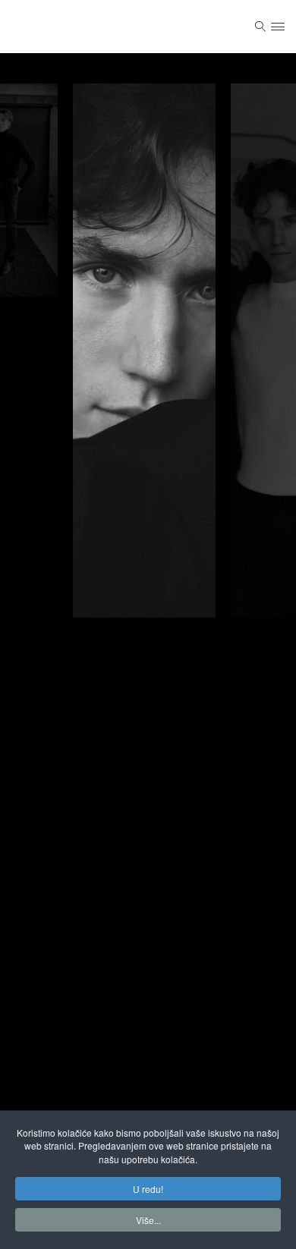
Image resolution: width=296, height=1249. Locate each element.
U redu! (148, 1188)
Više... (148, 1219)
